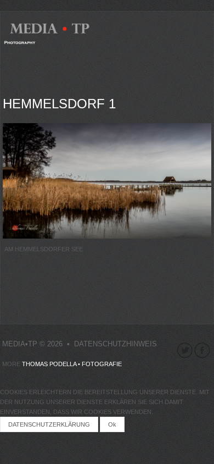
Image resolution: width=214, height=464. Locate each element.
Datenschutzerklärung (49, 424)
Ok (112, 424)
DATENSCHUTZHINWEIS (115, 344)
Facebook (202, 350)
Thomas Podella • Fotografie (72, 364)
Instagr (185, 350)
